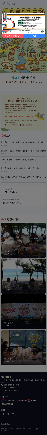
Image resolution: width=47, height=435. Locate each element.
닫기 (34, 36)
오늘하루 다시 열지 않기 (12, 36)
